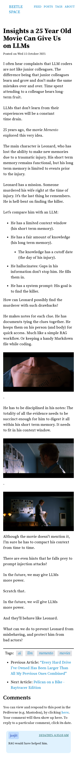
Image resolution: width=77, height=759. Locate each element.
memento (46, 653)
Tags (58, 7)
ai (19, 653)
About (70, 7)
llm (30, 653)
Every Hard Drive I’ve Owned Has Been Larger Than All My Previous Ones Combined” (41, 668)
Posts (48, 7)
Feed (37, 7)
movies (64, 653)
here (65, 712)
